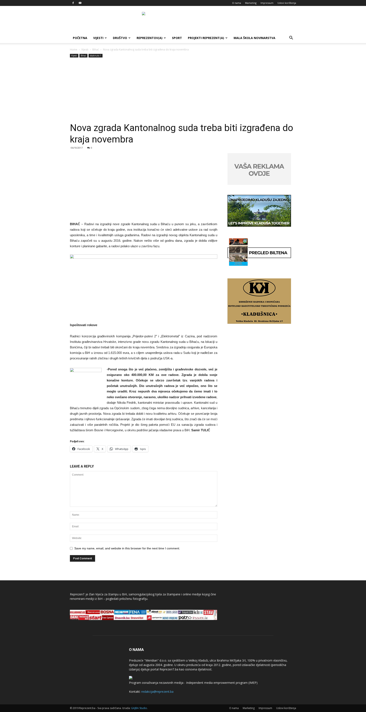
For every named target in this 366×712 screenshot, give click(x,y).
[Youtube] (80, 3)
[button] (291, 38)
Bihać (95, 49)
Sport (177, 38)
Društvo (120, 38)
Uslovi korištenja (286, 2)
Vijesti (98, 38)
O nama (236, 2)
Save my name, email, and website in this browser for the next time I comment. (127, 548)
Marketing (250, 2)
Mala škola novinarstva (254, 38)
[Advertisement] (183, 90)
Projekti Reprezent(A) (206, 38)
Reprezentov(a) (149, 38)
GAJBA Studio (139, 708)
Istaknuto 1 (95, 55)
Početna (80, 38)
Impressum (267, 2)
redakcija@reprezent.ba (157, 692)
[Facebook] (73, 3)
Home (73, 49)
